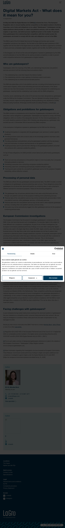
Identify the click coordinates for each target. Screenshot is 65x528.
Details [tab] (32, 253)
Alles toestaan (53, 278)
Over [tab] (53, 253)
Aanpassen (31, 278)
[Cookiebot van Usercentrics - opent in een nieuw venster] (55, 248)
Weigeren (12, 278)
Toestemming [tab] (11, 253)
